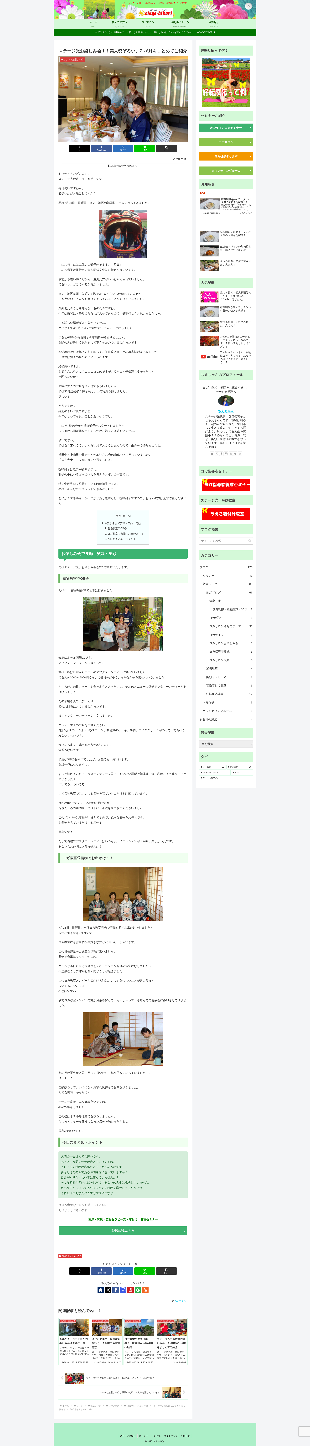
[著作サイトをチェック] (101, 1290)
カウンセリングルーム (226, 170)
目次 (118, 516)
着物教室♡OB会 (117, 528)
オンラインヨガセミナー (226, 127)
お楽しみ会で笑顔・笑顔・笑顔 (122, 523)
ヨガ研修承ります (226, 156)
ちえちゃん (226, 411)
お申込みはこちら (123, 1230)
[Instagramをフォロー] (123, 1290)
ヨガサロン (226, 142)
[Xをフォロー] (108, 1290)
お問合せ (185, 1436)
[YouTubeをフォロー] (130, 1290)
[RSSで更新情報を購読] (145, 1290)
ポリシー (143, 1436)
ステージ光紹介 (128, 1436)
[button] (166, 148)
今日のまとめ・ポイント (122, 538)
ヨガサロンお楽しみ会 (71, 1256)
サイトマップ (171, 1436)
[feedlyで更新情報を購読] (138, 1290)
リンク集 (156, 1436)
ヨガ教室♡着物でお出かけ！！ (126, 533)
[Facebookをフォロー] (115, 1290)
